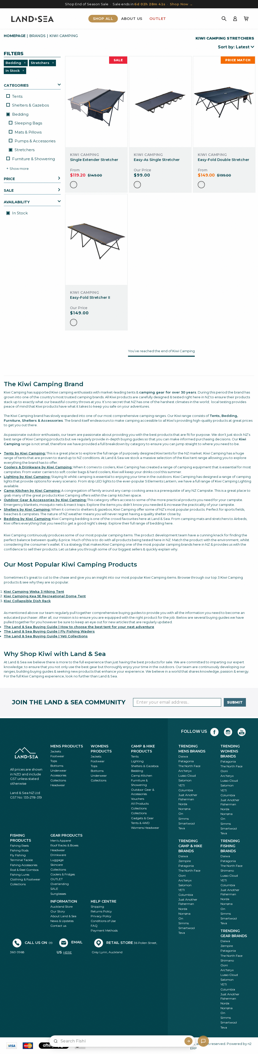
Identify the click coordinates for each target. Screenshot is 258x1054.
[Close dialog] (191, 897)
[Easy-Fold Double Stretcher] (224, 102)
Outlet (157, 18)
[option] (73, 184)
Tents (17, 96)
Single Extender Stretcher (94, 159)
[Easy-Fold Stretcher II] (96, 239)
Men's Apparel (60, 840)
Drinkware (58, 855)
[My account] (235, 18)
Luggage (56, 860)
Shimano (227, 870)
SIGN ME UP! (147, 1026)
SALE (54, 889)
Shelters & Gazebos (30, 105)
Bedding (19, 114)
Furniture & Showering (33, 158)
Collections (58, 780)
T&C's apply (134, 921)
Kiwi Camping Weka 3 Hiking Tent (34, 591)
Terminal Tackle (21, 860)
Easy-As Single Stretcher (157, 159)
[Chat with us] (203, 1041)
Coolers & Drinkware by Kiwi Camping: (38, 467)
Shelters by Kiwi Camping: (27, 509)
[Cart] (246, 18)
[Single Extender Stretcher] (96, 102)
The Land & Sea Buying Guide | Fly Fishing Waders (49, 631)
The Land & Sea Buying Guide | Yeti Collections (46, 636)
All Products (140, 803)
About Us (131, 18)
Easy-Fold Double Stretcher (223, 159)
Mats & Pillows (28, 132)
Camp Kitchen (141, 775)
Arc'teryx (184, 771)
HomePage (14, 36)
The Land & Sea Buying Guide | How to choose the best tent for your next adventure (79, 627)
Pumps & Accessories (35, 141)
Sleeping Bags (28, 123)
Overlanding (59, 884)
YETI (181, 785)
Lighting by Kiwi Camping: (27, 477)
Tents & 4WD (140, 823)
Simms (183, 818)
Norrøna (184, 809)
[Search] (224, 18)
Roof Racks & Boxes (64, 845)
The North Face (189, 766)
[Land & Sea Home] (32, 18)
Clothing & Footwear (25, 879)
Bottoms (56, 766)
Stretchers (24, 149)
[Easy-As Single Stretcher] (160, 101)
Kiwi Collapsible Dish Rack (27, 601)
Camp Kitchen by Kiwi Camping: (32, 490)
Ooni (224, 771)
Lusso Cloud (187, 775)
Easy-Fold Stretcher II (90, 297)
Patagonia (186, 761)
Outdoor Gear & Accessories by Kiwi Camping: (45, 500)
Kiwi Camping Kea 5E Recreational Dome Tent (45, 596)
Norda (182, 804)
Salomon (184, 780)
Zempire (184, 861)
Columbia (185, 790)
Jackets (55, 751)
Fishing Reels (19, 845)
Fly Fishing (18, 855)
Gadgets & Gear (142, 818)
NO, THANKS (147, 1041)
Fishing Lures (19, 874)
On (180, 813)
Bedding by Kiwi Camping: (27, 519)
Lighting (137, 761)
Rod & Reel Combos (24, 870)
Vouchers (137, 799)
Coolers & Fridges (62, 874)
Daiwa (183, 756)
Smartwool (186, 823)
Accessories (58, 775)
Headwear (57, 785)
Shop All (103, 18)
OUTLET (56, 879)
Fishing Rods (19, 850)
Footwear (57, 756)
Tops (53, 761)
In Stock (19, 213)
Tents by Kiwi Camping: (25, 453)
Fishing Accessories (23, 865)
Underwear (58, 770)
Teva (181, 828)
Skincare (56, 865)
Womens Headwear (145, 828)
